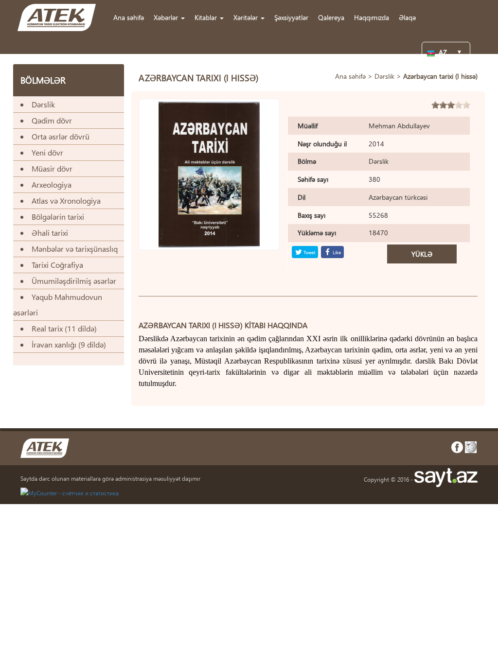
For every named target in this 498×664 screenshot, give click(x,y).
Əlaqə (407, 17)
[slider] (450, 105)
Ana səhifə (128, 17)
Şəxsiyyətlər (291, 17)
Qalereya (331, 17)
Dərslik (384, 76)
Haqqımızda (371, 17)
